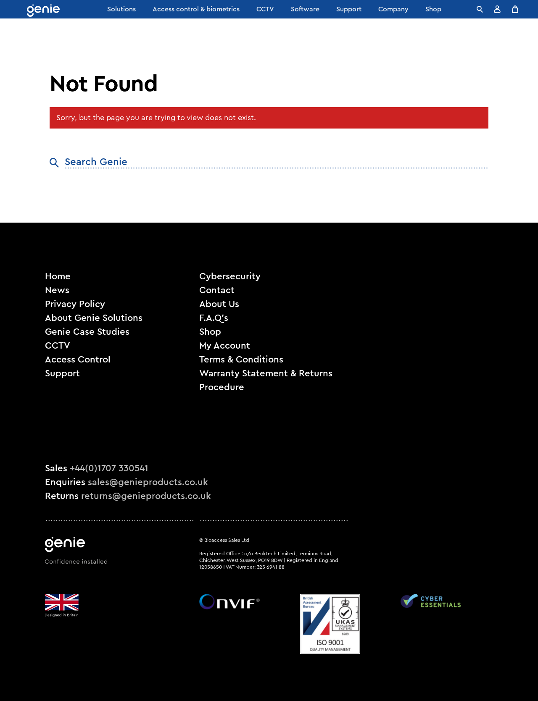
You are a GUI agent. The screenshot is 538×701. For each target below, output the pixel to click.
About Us (219, 304)
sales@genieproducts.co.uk (148, 482)
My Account (224, 345)
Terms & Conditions (241, 359)
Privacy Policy (75, 304)
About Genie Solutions (93, 318)
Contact (217, 290)
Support (62, 373)
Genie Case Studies (87, 331)
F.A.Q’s (213, 318)
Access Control (78, 359)
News (57, 290)
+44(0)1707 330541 (109, 468)
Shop (210, 331)
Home (58, 276)
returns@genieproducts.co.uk (146, 496)
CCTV (57, 345)
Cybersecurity (230, 276)
